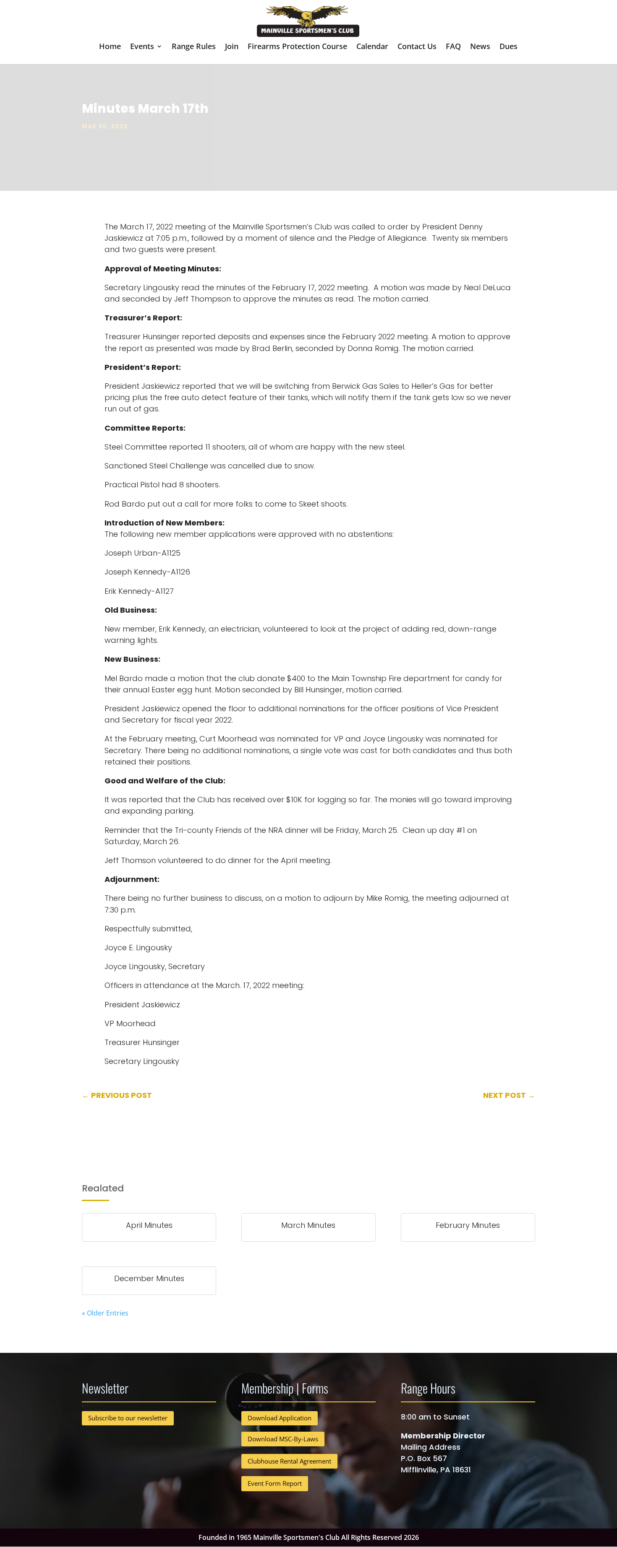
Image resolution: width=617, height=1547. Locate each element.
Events (142, 47)
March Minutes (308, 1225)
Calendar (372, 47)
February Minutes (468, 1225)
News (480, 47)
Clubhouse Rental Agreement (289, 1461)
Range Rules (194, 47)
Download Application (279, 1418)
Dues (508, 47)
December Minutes (149, 1278)
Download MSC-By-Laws (283, 1439)
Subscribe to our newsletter (127, 1418)
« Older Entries (105, 1313)
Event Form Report (275, 1483)
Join (231, 47)
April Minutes (149, 1225)
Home (110, 47)
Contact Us (417, 47)
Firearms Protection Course (297, 47)
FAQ (453, 47)
